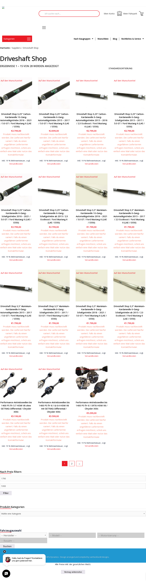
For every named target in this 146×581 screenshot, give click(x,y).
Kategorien (9, 38)
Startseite (5, 47)
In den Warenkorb (16, 163)
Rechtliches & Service (131, 38)
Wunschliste (103, 38)
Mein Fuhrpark (130, 13)
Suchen (7, 546)
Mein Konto (109, 13)
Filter (6, 493)
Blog (115, 38)
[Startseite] (16, 21)
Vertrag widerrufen (73, 571)
